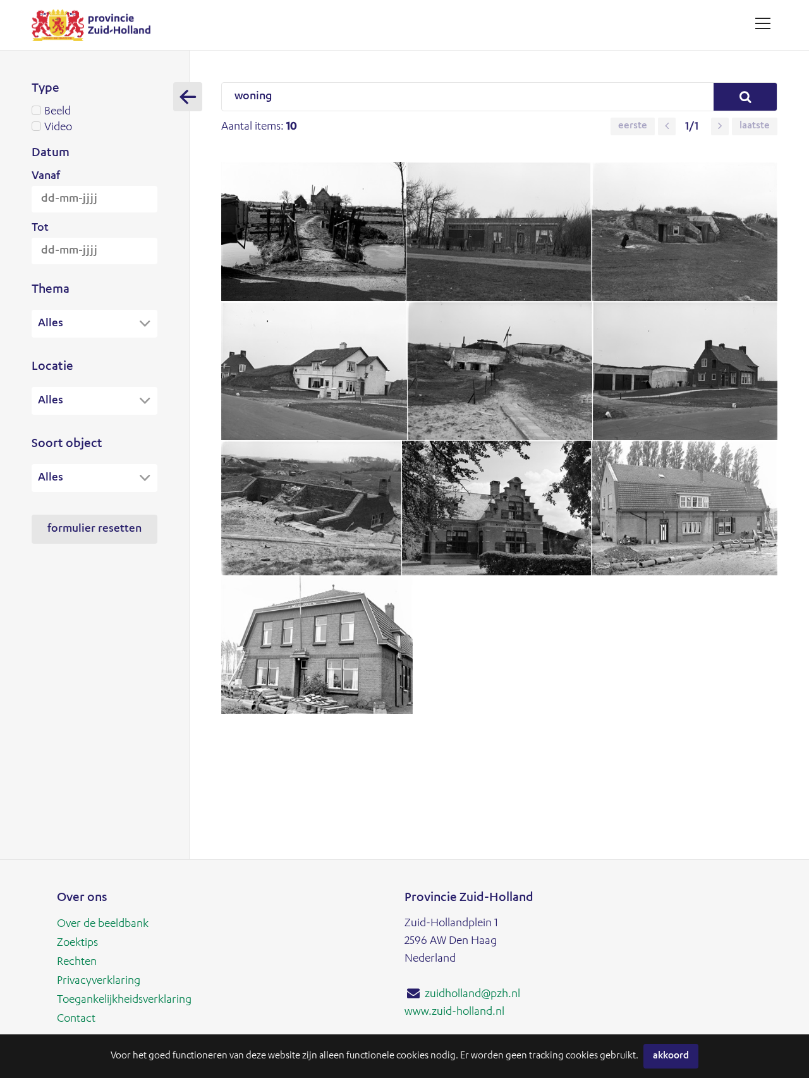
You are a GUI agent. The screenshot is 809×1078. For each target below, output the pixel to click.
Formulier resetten (94, 529)
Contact (76, 1019)
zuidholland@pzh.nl (472, 994)
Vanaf (46, 176)
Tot (40, 228)
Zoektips (77, 943)
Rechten (77, 962)
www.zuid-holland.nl (454, 1012)
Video (58, 127)
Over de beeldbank (103, 924)
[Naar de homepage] (96, 25)
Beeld (57, 112)
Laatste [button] (754, 126)
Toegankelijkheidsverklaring (124, 1000)
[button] (667, 126)
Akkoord (671, 1056)
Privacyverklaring (98, 981)
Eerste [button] (632, 126)
